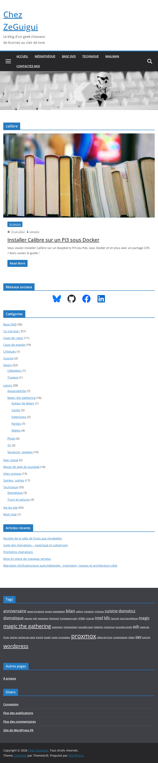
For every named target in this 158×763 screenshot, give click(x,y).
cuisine (111, 611)
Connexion (11, 704)
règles (131, 637)
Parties (16, 424)
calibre (79, 611)
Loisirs (7, 385)
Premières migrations (18, 552)
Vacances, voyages (20, 452)
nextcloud (109, 627)
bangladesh (59, 611)
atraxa (48, 611)
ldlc (107, 618)
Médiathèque (45, 56)
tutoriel (146, 637)
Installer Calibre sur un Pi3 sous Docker (53, 239)
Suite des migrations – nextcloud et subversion (35, 545)
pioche (39, 637)
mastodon (57, 627)
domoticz (126, 611)
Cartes (16, 410)
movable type (85, 627)
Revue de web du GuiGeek (21, 467)
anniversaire (14, 611)
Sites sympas (12, 474)
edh (35, 618)
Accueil (22, 56)
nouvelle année (123, 627)
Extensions (19, 417)
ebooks (28, 618)
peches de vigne (26, 637)
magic (144, 618)
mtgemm (98, 627)
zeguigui (34, 231)
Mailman (112, 56)
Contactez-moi (28, 66)
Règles (16, 430)
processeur (64, 637)
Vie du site (10, 507)
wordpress (15, 646)
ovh (136, 626)
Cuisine (8, 358)
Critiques (9, 351)
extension (43, 618)
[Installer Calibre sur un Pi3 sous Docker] (79, 175)
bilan (70, 611)
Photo (11, 438)
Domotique (15, 493)
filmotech (54, 618)
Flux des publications (18, 713)
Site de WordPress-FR (18, 730)
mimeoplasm (70, 627)
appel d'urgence (35, 611)
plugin (47, 637)
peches (13, 637)
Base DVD (69, 56)
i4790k (81, 618)
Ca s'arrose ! (11, 331)
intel (99, 618)
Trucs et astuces (18, 499)
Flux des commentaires (19, 722)
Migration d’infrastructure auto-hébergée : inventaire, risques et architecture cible (60, 565)
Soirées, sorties (13, 480)
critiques (99, 611)
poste (55, 637)
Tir (9, 445)
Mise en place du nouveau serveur (27, 559)
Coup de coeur (13, 338)
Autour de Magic (23, 403)
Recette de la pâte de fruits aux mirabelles (32, 538)
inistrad (90, 618)
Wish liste (10, 514)
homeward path (68, 618)
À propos (9, 678)
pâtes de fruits (104, 637)
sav (138, 636)
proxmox (83, 636)
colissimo (89, 611)
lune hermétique (129, 618)
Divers (7, 365)
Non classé (10, 460)
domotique (13, 618)
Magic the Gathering (21, 398)
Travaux (12, 377)
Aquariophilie (16, 391)
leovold (115, 618)
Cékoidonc (14, 371)
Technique (90, 56)
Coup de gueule (14, 345)
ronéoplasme (120, 637)
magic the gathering (27, 626)
